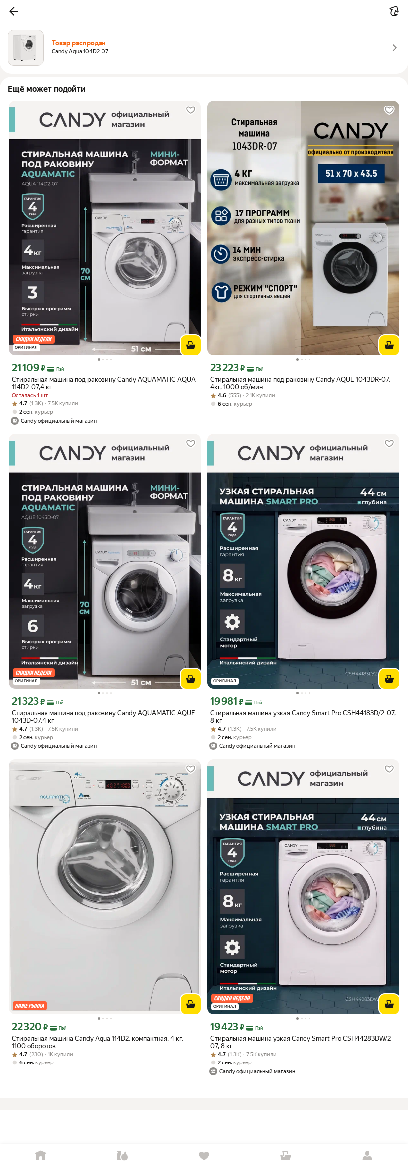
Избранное (204, 1156)
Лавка (122, 1156)
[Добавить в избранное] (191, 110)
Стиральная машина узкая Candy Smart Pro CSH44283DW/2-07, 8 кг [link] (301, 1042)
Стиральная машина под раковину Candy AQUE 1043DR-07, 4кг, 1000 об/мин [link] (300, 383)
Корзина (285, 1156)
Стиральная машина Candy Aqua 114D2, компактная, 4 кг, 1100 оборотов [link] (97, 1042)
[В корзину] (191, 345)
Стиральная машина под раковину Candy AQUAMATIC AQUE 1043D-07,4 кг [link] (103, 716)
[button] (14, 11)
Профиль (367, 1156)
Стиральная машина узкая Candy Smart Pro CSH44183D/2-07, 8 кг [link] (303, 716)
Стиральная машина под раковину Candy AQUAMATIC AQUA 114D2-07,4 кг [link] (104, 383)
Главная (41, 1156)
